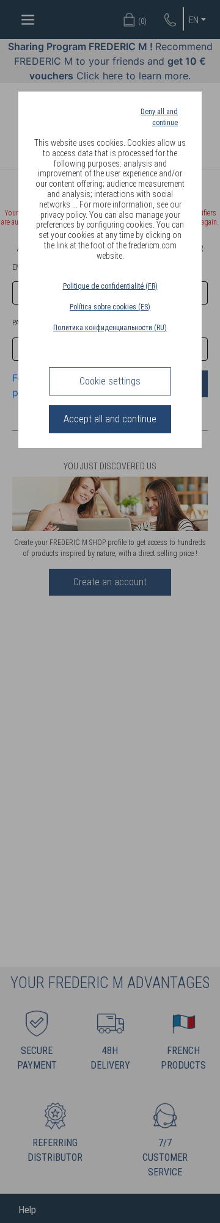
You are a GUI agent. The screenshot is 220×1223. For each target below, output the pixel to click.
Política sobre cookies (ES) (110, 307)
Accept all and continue (110, 419)
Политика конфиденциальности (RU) (110, 327)
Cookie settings (110, 381)
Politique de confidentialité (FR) (110, 286)
